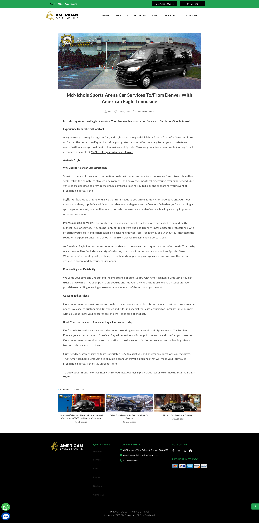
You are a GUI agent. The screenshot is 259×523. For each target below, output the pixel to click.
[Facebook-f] (173, 450)
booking (170, 16)
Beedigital (150, 515)
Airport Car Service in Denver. (178, 415)
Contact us (98, 494)
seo (110, 111)
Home (106, 16)
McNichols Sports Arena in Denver (112, 151)
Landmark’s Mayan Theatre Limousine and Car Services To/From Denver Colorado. (81, 416)
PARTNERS (136, 512)
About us (121, 16)
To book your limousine (77, 372)
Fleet (155, 16)
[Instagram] (179, 450)
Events (96, 477)
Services (140, 16)
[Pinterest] (190, 450)
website (159, 372)
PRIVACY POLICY (119, 512)
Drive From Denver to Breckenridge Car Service (129, 416)
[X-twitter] (184, 450)
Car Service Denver (145, 111)
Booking (97, 486)
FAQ (146, 512)
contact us (189, 16)
